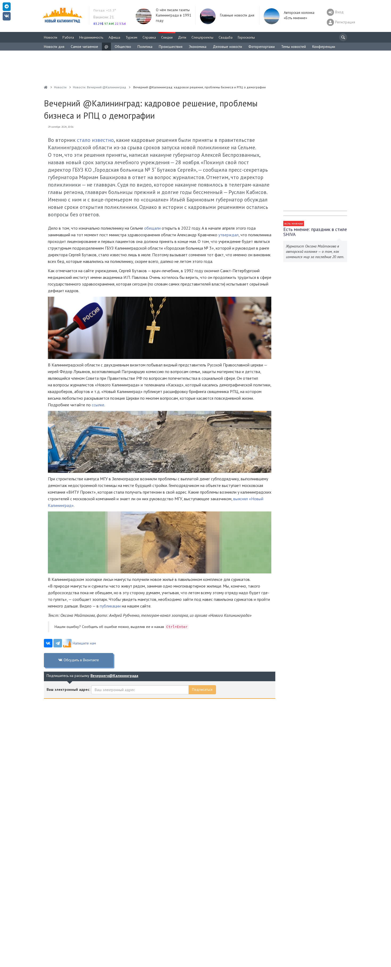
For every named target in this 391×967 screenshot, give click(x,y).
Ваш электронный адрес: (68, 689)
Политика (145, 46)
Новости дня (54, 46)
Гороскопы (246, 37)
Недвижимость (91, 37)
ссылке (98, 404)
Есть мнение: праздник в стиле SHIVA (315, 231)
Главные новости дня (237, 15)
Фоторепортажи (261, 46)
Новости (50, 37)
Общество (123, 46)
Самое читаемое (84, 46)
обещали (152, 228)
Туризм (131, 37)
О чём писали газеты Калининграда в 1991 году (173, 15)
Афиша (114, 37)
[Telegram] (57, 643)
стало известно (95, 140)
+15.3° (104, 10)
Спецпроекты (202, 37)
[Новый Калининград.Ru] (46, 87)
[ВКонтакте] (48, 643)
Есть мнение (293, 223)
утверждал (228, 234)
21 (103, 17)
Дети (182, 37)
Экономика (197, 46)
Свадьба (225, 37)
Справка (149, 37)
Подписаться (202, 689)
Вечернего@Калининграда (114, 675)
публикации (110, 606)
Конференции (323, 46)
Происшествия (170, 46)
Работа (68, 37)
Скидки (167, 37)
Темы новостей (293, 46)
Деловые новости (227, 46)
